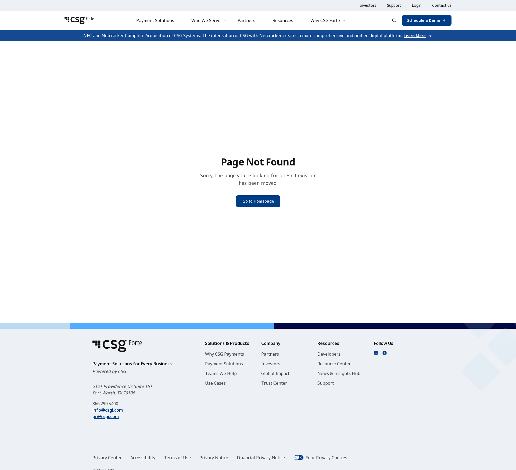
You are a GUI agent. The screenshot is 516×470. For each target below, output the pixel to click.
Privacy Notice (213, 458)
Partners (246, 20)
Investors (368, 5)
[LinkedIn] (376, 353)
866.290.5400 (105, 404)
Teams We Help (221, 373)
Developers (329, 354)
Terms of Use (177, 458)
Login (416, 5)
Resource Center (334, 364)
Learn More (415, 35)
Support (394, 5)
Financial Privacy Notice (261, 458)
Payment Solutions (155, 20)
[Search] (394, 20)
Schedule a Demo (423, 20)
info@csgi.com (107, 410)
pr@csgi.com (105, 416)
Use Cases (215, 383)
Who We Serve (205, 20)
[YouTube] (384, 353)
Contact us (442, 5)
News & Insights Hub (338, 373)
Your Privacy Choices (326, 458)
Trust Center (274, 383)
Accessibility (142, 458)
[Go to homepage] (79, 20)
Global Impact (275, 373)
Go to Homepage (258, 201)
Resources (283, 20)
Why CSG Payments (224, 354)
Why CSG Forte (325, 20)
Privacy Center (107, 458)
